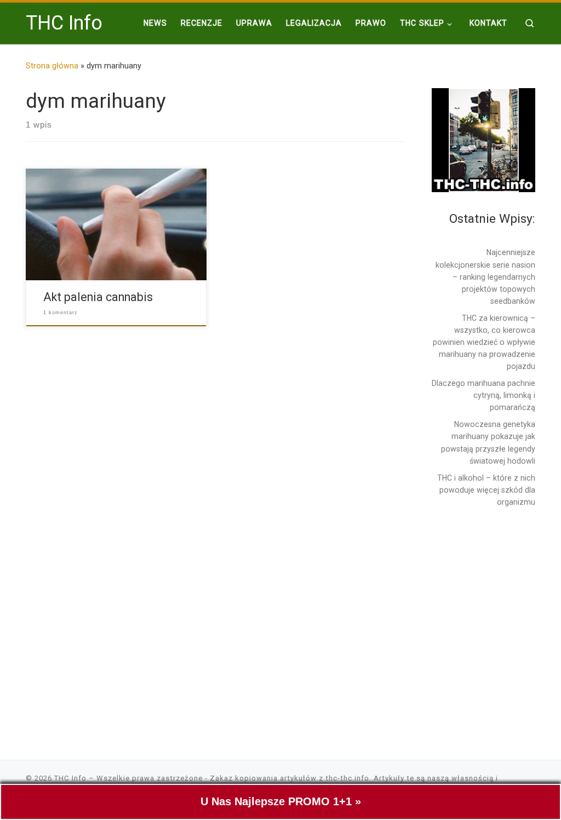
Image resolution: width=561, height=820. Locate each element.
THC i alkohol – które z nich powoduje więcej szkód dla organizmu (486, 489)
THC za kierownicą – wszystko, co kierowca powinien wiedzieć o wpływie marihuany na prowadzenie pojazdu (484, 342)
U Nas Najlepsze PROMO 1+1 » (281, 801)
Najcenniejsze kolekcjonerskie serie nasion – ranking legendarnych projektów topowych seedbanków (485, 276)
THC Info (70, 778)
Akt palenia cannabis (98, 297)
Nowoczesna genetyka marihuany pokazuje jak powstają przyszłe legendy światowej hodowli (488, 442)
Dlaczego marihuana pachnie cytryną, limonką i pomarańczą (483, 395)
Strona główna (52, 65)
